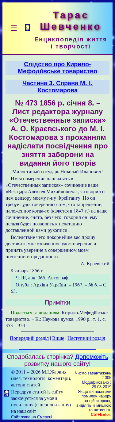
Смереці (44, 417)
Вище (58, 338)
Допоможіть (91, 356)
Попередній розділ (29, 338)
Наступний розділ (86, 338)
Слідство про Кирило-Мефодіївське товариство (57, 68)
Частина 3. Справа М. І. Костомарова (57, 87)
